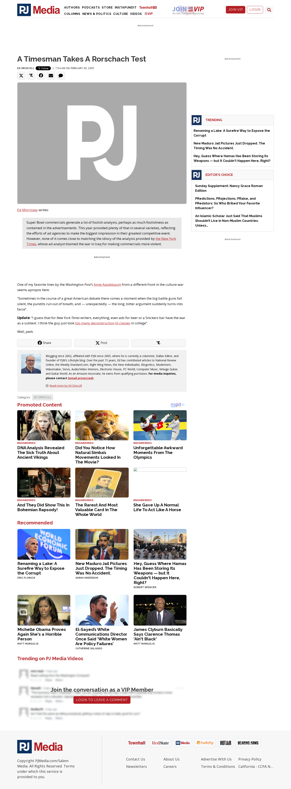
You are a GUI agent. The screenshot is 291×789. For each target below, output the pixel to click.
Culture (120, 14)
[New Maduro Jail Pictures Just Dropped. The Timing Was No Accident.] (101, 543)
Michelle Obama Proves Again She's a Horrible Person (41, 634)
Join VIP (235, 9)
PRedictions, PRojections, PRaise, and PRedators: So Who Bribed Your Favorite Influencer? (227, 203)
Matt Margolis (27, 643)
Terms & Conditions (218, 766)
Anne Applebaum (107, 284)
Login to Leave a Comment (102, 700)
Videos (136, 14)
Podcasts (91, 7)
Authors (72, 7)
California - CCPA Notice (256, 766)
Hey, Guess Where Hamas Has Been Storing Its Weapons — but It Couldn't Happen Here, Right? (160, 573)
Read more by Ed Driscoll (65, 385)
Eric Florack (26, 577)
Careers (170, 766)
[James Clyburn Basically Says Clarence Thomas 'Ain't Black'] (160, 609)
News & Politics (96, 14)
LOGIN (255, 9)
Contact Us (135, 759)
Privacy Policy (249, 759)
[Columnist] (32, 363)
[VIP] (149, 13)
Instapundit (126, 7)
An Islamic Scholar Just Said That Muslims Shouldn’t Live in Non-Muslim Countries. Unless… (228, 220)
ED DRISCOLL (42, 397)
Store (107, 7)
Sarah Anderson (86, 577)
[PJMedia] (38, 9)
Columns (72, 14)
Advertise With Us (216, 759)
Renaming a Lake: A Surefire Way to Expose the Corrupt (41, 568)
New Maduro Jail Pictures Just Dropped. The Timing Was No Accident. (101, 568)
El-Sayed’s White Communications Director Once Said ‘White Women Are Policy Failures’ (101, 636)
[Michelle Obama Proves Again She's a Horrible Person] (43, 609)
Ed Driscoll (25, 68)
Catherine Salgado (88, 648)
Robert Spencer (145, 587)
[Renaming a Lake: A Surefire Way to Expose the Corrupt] (43, 543)
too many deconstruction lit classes (102, 323)
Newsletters (136, 766)
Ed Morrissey (27, 210)
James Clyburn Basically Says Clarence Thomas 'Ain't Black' (158, 634)
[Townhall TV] (149, 7)
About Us (172, 759)
